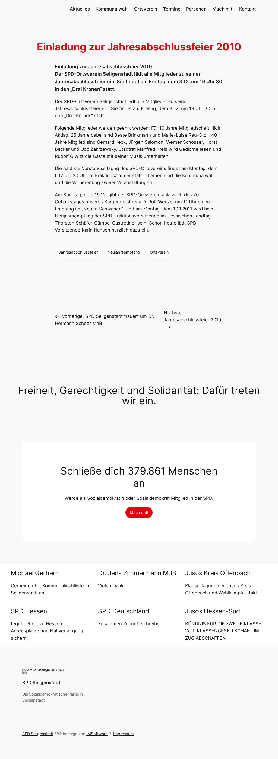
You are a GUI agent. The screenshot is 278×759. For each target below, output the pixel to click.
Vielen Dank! (111, 585)
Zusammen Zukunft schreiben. (131, 623)
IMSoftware (97, 733)
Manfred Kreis (152, 149)
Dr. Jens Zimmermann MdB (137, 573)
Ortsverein (159, 252)
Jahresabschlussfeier (78, 252)
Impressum (123, 733)
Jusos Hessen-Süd (212, 611)
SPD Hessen (29, 611)
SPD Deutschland (123, 611)
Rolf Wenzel (161, 201)
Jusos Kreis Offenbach (218, 573)
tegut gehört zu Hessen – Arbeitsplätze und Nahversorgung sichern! (47, 630)
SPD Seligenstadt (41, 682)
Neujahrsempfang (124, 252)
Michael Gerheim (35, 573)
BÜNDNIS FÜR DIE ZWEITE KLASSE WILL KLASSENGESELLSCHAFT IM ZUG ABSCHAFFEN (223, 630)
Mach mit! (139, 512)
